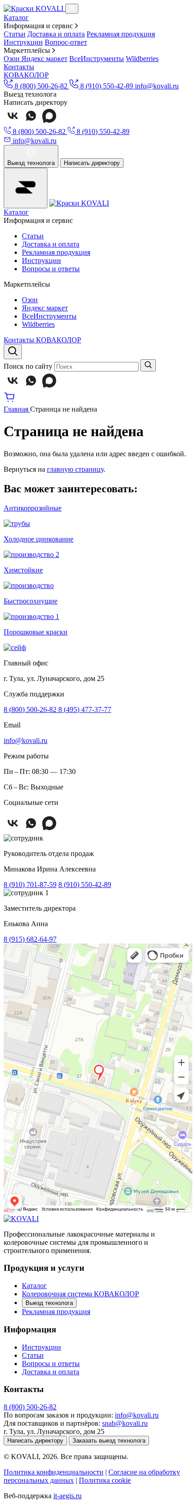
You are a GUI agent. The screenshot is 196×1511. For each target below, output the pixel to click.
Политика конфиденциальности (53, 1472)
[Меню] (25, 188)
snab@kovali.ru (125, 1423)
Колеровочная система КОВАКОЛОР (80, 1294)
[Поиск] (13, 351)
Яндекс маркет (44, 58)
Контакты (19, 67)
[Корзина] (9, 401)
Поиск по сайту (28, 366)
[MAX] (49, 122)
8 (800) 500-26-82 (31, 709)
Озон (12, 58)
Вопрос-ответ (66, 42)
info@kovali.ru (157, 86)
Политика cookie (105, 1480)
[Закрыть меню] (71, 9)
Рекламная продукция (121, 34)
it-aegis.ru (67, 1496)
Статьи (15, 34)
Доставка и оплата (56, 34)
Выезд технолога (49, 1303)
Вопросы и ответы (51, 269)
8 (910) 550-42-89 (84, 884)
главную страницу (75, 469)
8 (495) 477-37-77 (84, 709)
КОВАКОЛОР (26, 75)
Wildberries (142, 58)
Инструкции (23, 42)
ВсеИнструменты (96, 58)
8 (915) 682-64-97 (30, 939)
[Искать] (148, 365)
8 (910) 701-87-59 (30, 884)
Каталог (16, 17)
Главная (17, 409)
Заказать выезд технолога (108, 1440)
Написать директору (92, 163)
